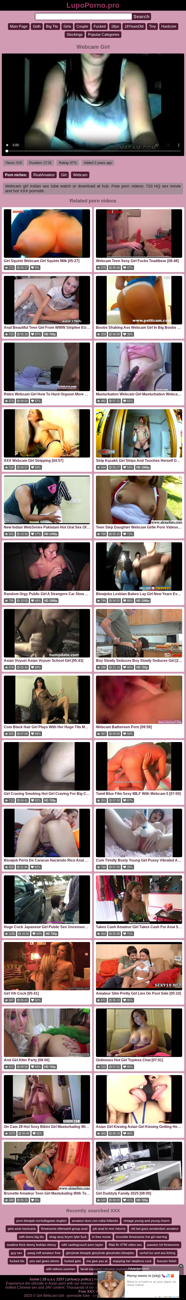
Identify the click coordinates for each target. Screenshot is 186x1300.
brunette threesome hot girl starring (141, 1237)
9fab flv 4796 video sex (125, 1244)
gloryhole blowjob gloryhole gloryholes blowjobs (100, 1253)
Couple (82, 26)
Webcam (80, 175)
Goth (37, 26)
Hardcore (168, 26)
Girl (64, 175)
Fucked (100, 26)
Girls (67, 26)
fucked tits (17, 1261)
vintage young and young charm (146, 1220)
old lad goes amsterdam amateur (155, 1228)
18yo (115, 26)
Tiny (152, 26)
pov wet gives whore (44, 1261)
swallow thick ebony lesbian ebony (31, 1244)
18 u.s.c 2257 (53, 1279)
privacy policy (79, 1279)
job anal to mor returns (109, 1228)
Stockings (75, 35)
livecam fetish (166, 1261)
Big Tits (52, 26)
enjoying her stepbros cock (132, 1261)
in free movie (101, 1237)
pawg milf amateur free (44, 1253)
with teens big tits (31, 1237)
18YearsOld (134, 26)
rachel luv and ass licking (157, 1253)
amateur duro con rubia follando (95, 1220)
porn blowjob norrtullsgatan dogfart (41, 1220)
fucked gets (72, 1261)
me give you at (97, 1261)
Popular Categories (103, 35)
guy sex (16, 1253)
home (34, 1279)
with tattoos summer (60, 1269)
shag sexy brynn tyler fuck (68, 1237)
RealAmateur (44, 175)
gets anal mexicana (22, 1228)
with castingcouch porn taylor (82, 1244)
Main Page (18, 26)
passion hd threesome (163, 1244)
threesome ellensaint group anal (64, 1228)
